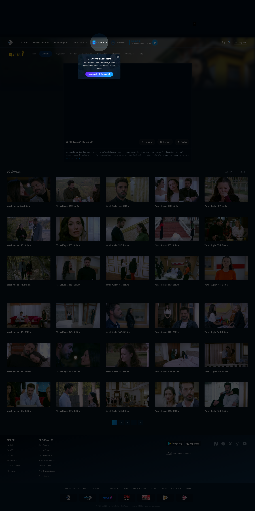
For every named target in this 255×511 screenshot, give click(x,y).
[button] (117, 57)
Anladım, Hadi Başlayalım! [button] (99, 74)
